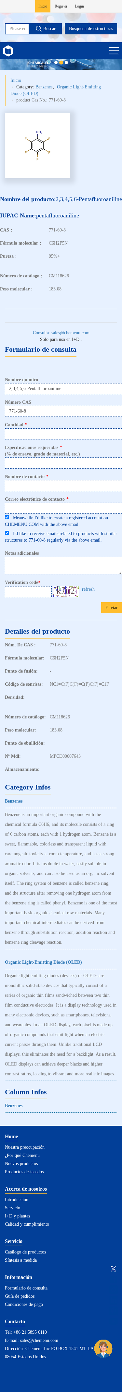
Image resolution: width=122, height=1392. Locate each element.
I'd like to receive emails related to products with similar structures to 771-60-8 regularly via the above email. (61, 537)
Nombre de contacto (26, 476)
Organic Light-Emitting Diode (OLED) (43, 962)
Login (79, 6)
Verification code (22, 582)
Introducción (16, 1199)
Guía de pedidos (19, 1296)
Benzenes (43, 86)
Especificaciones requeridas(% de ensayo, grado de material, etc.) (42, 450)
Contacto (15, 1321)
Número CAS (18, 402)
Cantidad (16, 424)
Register (61, 6)
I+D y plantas (17, 1216)
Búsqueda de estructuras (91, 28)
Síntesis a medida (21, 1260)
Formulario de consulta (26, 1288)
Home (11, 1136)
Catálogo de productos (25, 1252)
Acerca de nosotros (26, 1189)
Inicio (42, 6)
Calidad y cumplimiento (27, 1224)
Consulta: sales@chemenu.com (61, 332)
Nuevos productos (21, 1163)
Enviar (111, 607)
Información (18, 1277)
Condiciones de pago (24, 1304)
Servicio (12, 1207)
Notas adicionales (22, 553)
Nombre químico (21, 379)
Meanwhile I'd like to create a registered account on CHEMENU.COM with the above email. (56, 521)
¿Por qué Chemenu (22, 1155)
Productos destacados (24, 1171)
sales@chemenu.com (39, 1340)
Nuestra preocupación (25, 1147)
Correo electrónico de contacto (37, 499)
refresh (88, 589)
